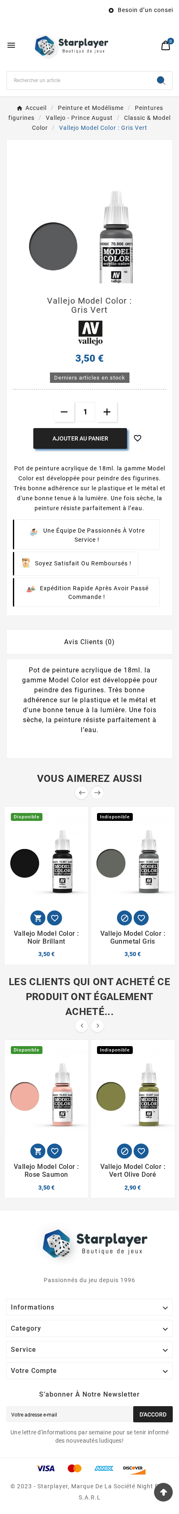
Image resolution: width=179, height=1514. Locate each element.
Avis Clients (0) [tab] (89, 642)
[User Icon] (150, 45)
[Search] (161, 80)
